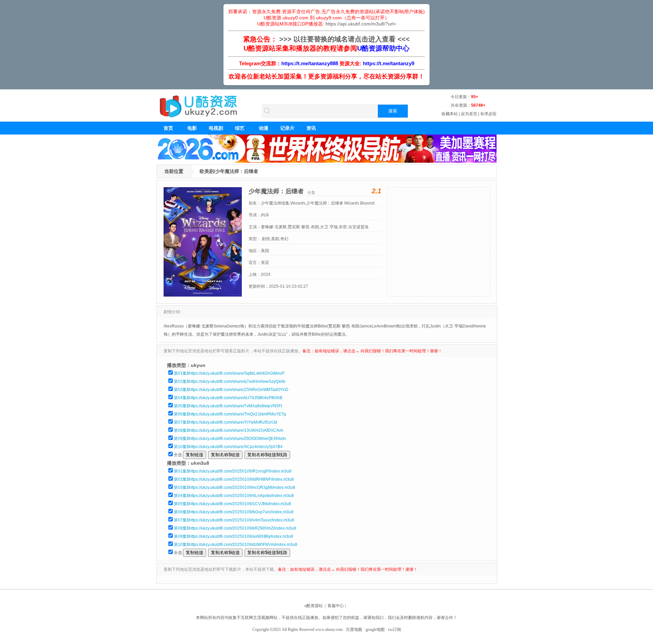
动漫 (263, 128)
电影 (192, 128)
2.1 (376, 191)
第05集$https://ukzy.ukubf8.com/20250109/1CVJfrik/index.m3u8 (232, 503)
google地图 (375, 629)
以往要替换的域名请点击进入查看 (344, 39)
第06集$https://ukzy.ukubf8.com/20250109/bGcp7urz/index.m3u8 (234, 512)
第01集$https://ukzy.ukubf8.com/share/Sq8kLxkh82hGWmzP (229, 373)
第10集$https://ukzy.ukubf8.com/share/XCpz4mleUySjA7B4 (228, 446)
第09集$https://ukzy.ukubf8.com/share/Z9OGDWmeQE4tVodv (230, 438)
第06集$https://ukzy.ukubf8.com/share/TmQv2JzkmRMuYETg (230, 414)
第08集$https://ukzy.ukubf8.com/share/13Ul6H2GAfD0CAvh (228, 430)
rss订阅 (394, 629)
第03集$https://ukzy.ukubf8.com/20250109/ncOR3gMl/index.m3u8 (234, 487)
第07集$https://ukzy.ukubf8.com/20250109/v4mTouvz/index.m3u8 (234, 520)
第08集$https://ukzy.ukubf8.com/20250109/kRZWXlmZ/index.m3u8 (235, 528)
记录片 (287, 128)
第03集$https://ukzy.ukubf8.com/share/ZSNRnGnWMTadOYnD (231, 389)
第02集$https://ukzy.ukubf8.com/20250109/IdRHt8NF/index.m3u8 (234, 479)
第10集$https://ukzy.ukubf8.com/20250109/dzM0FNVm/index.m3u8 (235, 544)
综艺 (240, 128)
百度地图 (354, 629)
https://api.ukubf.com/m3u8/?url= (360, 23)
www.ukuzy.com (328, 629)
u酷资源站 (313, 605)
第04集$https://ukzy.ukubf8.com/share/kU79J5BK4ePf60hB (228, 397)
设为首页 (469, 113)
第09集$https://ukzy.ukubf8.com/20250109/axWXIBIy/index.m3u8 (233, 536)
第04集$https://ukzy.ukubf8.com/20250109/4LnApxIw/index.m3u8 (234, 495)
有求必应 (488, 113)
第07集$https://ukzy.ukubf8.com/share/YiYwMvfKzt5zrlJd (225, 422)
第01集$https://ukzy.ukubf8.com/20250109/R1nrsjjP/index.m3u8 (232, 471)
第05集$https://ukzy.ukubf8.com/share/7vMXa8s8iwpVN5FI (228, 406)
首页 (168, 128)
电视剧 (216, 128)
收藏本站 (449, 113)
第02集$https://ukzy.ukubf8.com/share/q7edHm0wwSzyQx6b (229, 381)
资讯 (311, 128)
